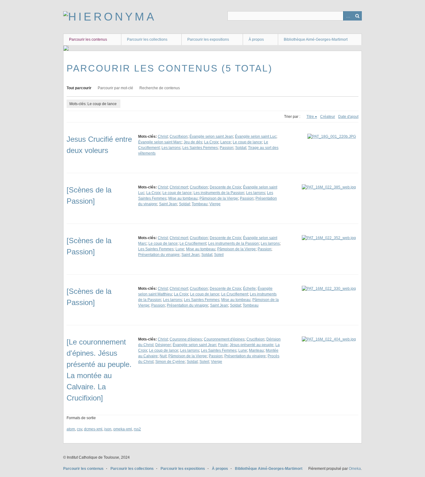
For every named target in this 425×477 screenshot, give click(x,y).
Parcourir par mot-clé (115, 88)
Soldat (240, 148)
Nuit (163, 356)
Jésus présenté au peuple (251, 345)
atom (71, 429)
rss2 (137, 429)
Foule (223, 345)
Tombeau (200, 204)
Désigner (163, 345)
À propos (256, 39)
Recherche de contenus (159, 88)
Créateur (327, 116)
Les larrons (170, 148)
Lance (225, 142)
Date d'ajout (348, 116)
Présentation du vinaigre (159, 254)
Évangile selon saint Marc (160, 142)
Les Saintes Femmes (200, 148)
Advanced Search (348, 16)
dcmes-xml (93, 429)
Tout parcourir (79, 88)
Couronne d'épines (186, 339)
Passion (226, 148)
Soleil (219, 254)
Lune (179, 249)
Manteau (256, 350)
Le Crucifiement (193, 243)
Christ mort (179, 187)
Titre (310, 116)
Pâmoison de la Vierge (218, 198)
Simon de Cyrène (170, 361)
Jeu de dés (193, 142)
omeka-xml (122, 429)
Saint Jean (168, 204)
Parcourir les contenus (88, 39)
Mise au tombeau (183, 198)
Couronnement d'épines (224, 339)
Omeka (355, 468)
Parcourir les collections (147, 39)
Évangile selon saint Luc (255, 136)
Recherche (357, 16)
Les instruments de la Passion (219, 193)
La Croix (211, 142)
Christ (163, 136)
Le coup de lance (247, 142)
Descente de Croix (225, 187)
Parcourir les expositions (208, 39)
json (107, 429)
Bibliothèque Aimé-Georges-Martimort (316, 39)
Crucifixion (179, 136)
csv (79, 429)
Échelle (249, 288)
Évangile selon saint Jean (211, 136)
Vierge (215, 204)
